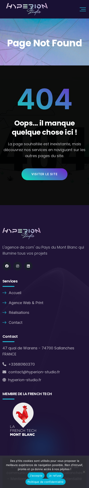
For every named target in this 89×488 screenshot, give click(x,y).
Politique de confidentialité (46, 481)
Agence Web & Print (26, 303)
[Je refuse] (84, 472)
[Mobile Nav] (83, 9)
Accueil (15, 293)
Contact (15, 322)
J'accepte (36, 475)
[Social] (6, 266)
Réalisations (19, 312)
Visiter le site (44, 174)
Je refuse (55, 475)
